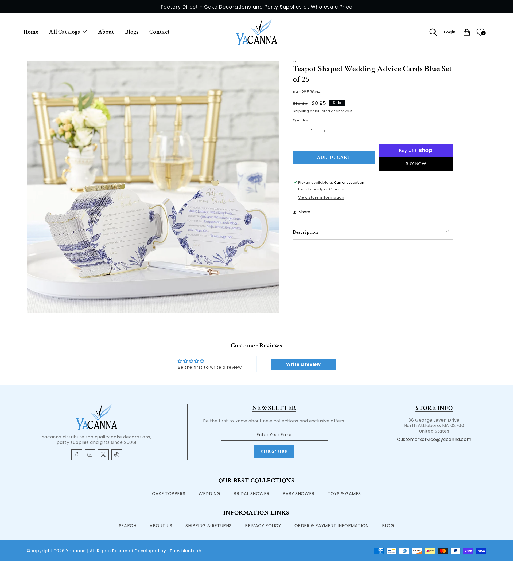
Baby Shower (298, 494)
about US (161, 526)
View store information (321, 197)
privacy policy (263, 526)
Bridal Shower (251, 494)
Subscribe (274, 452)
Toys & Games (344, 494)
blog (388, 526)
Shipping (301, 110)
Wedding (209, 494)
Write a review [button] (303, 364)
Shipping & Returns (208, 526)
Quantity (300, 120)
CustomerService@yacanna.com (434, 439)
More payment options (415, 163)
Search (128, 526)
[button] (68, 32)
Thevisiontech (185, 551)
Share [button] (304, 212)
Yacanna (76, 551)
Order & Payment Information (331, 526)
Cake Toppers (168, 494)
